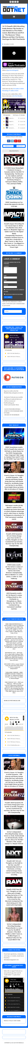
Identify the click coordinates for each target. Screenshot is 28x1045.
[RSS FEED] (15, 1)
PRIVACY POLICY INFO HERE (14, 137)
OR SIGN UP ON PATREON (11, 415)
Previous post (9, 146)
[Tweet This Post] (12, 141)
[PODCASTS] (18, 1)
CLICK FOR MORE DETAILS (12, 409)
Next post (20, 146)
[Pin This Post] (16, 141)
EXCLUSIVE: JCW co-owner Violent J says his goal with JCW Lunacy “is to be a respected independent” (14, 666)
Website (6, 285)
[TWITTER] (10, 1)
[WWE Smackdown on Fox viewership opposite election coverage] (14, 198)
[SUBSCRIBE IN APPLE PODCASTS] (14, 66)
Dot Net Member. (18, 96)
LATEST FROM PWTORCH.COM (14, 619)
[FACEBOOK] (13, 1)
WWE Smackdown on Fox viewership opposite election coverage (14, 204)
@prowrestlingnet (12, 70)
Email (5, 280)
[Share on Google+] (19, 141)
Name (5, 275)
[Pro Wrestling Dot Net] (14, 9)
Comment (6, 266)
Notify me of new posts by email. (14, 294)
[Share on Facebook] (9, 141)
